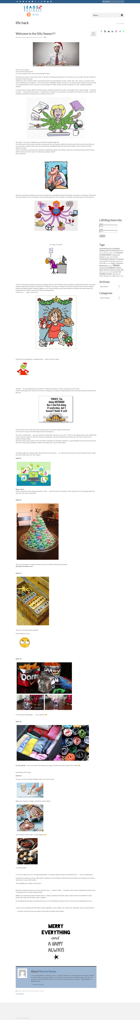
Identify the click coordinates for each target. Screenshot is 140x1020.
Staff (119, 272)
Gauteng (101, 261)
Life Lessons (40, 37)
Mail (34, 984)
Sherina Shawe (21, 37)
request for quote (114, 270)
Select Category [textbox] (105, 298)
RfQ (122, 270)
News (116, 265)
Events (112, 257)
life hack (27, 990)
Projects (118, 268)
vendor (110, 276)
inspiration (19, 990)
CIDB (114, 252)
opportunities (103, 268)
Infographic (112, 261)
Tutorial (106, 276)
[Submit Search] (103, 1)
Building (116, 249)
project (111, 268)
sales (100, 272)
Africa (111, 248)
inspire (23, 990)
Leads (109, 263)
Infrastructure (119, 261)
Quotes (106, 270)
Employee (107, 257)
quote (101, 270)
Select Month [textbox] (104, 286)
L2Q (107, 263)
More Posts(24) (40, 984)
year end (42, 990)
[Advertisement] (111, 66)
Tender (102, 274)
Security (104, 272)
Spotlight (115, 272)
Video (114, 276)
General (35, 37)
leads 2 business (117, 263)
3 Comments (19, 994)
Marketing (103, 266)
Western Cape (120, 276)
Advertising (103, 248)
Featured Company (116, 259)
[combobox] (109, 286)
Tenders (109, 274)
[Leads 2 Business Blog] (33, 11)
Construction (105, 255)
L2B (103, 263)
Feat (116, 257)
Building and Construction (109, 251)
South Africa (109, 272)
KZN (100, 263)
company (119, 253)
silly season (36, 990)
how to (106, 261)
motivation (31, 990)
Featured (103, 259)
